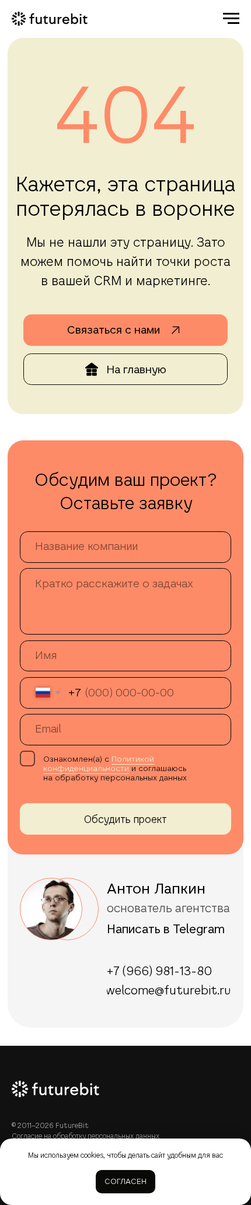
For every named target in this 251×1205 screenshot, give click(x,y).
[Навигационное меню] (231, 18)
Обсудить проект (125, 819)
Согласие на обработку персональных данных (85, 1136)
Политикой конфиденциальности (98, 763)
